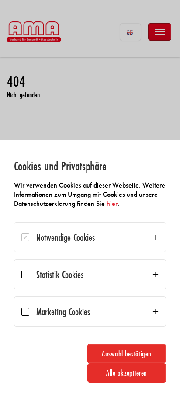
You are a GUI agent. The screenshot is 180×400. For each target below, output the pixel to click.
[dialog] (90, 270)
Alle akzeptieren (126, 372)
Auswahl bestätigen (127, 353)
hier (112, 203)
